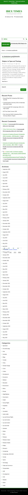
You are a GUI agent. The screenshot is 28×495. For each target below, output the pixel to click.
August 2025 (5, 172)
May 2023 (5, 243)
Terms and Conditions (20, 1)
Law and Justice (6, 419)
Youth (4, 485)
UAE (4, 471)
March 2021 (5, 309)
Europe (4, 391)
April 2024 (5, 212)
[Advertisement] (14, 27)
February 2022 (6, 277)
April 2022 (5, 272)
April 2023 (5, 246)
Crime (4, 368)
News (4, 434)
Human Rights (6, 402)
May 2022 (5, 269)
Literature (5, 428)
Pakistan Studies (6, 442)
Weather (5, 479)
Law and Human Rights (8, 417)
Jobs (4, 408)
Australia (5, 354)
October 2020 (6, 323)
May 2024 (5, 209)
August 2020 (5, 329)
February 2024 (6, 217)
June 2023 (5, 240)
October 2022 (6, 260)
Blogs (4, 357)
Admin (4, 63)
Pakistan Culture (6, 439)
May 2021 (5, 303)
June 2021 (5, 300)
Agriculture (5, 345)
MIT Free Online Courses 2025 (10, 111)
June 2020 (5, 334)
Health (4, 399)
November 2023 (6, 226)
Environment (5, 385)
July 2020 (5, 331)
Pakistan (5, 437)
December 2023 (6, 223)
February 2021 (6, 311)
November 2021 (6, 286)
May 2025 (5, 180)
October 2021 (6, 289)
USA (4, 477)
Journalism (5, 411)
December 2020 (6, 317)
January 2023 (6, 254)
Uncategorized (6, 474)
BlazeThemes (15, 492)
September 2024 (6, 197)
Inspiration (5, 405)
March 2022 (5, 274)
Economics (5, 377)
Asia (4, 351)
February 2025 (6, 189)
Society (4, 457)
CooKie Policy (14, 3)
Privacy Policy (12, 1)
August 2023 (5, 234)
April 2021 (5, 306)
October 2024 (6, 195)
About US (6, 1)
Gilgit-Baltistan (6, 394)
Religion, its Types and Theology (11, 61)
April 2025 (5, 183)
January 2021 (6, 314)
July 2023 (5, 237)
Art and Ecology (6, 348)
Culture (4, 371)
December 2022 (6, 257)
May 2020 (5, 337)
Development (6, 374)
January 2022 (6, 280)
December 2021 (6, 283)
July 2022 (5, 263)
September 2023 (6, 232)
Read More (4, 81)
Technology (5, 462)
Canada (4, 360)
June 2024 (5, 206)
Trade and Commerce (8, 465)
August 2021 (5, 294)
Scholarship (5, 451)
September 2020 (6, 326)
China (4, 362)
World (4, 482)
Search (4, 87)
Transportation (6, 468)
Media (4, 431)
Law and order (6, 425)
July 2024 (5, 203)
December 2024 (6, 192)
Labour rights (6, 414)
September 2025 (6, 169)
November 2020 (6, 320)
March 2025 (5, 186)
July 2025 (5, 175)
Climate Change (6, 365)
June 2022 (5, 266)
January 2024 (6, 220)
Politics (4, 445)
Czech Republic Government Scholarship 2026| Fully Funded (13, 138)
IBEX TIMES (14, 11)
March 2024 (5, 215)
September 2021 (6, 291)
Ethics (4, 388)
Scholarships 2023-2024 (8, 454)
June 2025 (5, 177)
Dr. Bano (5, 124)
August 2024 (5, 200)
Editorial (4, 379)
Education (5, 382)
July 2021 (5, 297)
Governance (5, 397)
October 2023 (6, 229)
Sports (4, 459)
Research (5, 448)
